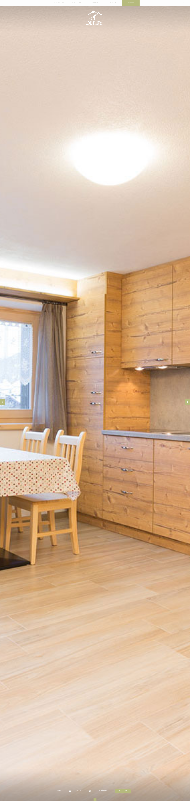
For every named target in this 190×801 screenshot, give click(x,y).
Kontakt (113, 2)
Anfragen (103, 790)
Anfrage (130, 2)
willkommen (59, 2)
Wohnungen (77, 2)
